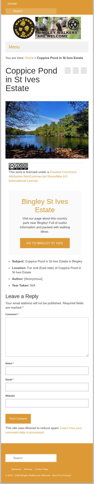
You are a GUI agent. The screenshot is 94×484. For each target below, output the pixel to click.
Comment (11, 314)
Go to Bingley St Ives (45, 243)
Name (9, 363)
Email (9, 379)
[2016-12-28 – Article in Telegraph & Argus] (84, 70)
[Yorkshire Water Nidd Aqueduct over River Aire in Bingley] (68, 70)
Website (10, 395)
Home (29, 58)
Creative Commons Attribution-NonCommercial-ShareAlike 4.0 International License (43, 176)
